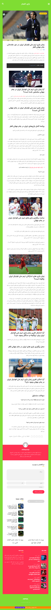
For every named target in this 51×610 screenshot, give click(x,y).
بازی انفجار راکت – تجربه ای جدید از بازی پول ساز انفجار (34, 580)
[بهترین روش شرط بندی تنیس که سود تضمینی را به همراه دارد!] (21, 513)
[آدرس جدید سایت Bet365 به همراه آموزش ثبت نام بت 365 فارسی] (21, 526)
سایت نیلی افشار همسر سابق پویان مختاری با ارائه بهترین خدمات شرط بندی (35, 587)
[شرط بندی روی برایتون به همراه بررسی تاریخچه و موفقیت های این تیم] (21, 506)
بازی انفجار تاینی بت (12, 541)
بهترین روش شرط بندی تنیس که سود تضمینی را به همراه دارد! (12, 514)
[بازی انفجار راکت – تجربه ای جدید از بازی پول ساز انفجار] (43, 579)
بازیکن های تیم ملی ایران (20, 96)
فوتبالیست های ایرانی (39, 53)
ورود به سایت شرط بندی (20, 607)
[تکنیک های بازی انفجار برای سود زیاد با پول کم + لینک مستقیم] (43, 566)
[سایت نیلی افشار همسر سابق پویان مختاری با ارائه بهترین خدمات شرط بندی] (43, 585)
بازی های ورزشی (43, 13)
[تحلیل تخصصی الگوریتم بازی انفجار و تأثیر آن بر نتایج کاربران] (43, 572)
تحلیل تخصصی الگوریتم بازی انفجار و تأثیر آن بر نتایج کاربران (34, 573)
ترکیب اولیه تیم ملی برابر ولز (36, 167)
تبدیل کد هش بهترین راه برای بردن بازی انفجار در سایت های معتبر (34, 559)
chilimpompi (25, 450)
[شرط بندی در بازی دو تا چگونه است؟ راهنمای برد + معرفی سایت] (21, 533)
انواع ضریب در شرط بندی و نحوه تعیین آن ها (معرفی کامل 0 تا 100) (12, 521)
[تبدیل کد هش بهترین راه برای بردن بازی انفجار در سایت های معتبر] (43, 557)
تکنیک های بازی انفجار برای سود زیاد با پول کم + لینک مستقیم (34, 567)
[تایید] (29, 501)
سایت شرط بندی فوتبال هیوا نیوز (34, 541)
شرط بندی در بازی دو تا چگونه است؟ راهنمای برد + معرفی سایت (12, 534)
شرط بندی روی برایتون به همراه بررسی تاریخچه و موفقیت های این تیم (12, 507)
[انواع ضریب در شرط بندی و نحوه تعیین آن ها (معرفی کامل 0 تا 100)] (21, 519)
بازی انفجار (25, 4)
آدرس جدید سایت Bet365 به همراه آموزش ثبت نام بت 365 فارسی (12, 528)
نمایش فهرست (32, 65)
